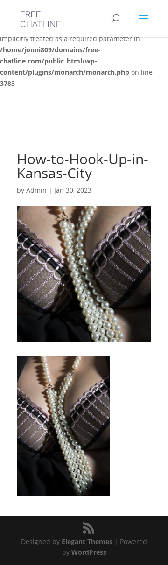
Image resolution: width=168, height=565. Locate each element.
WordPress (88, 552)
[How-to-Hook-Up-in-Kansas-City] (63, 490)
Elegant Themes (87, 541)
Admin (36, 190)
